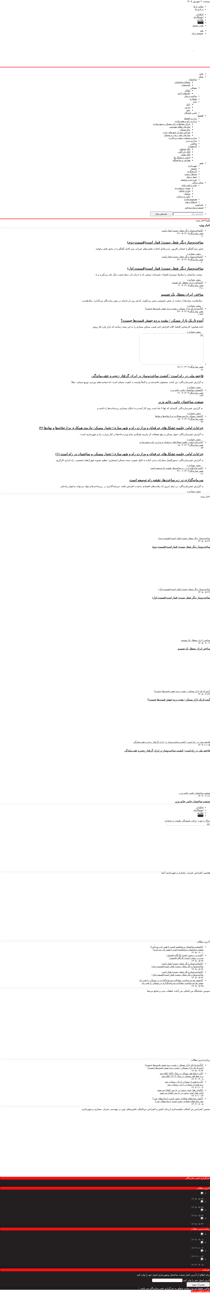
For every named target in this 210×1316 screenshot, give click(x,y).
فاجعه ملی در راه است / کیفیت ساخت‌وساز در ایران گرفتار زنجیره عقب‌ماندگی (147, 376)
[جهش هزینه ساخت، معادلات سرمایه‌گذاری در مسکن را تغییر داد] (171, 980)
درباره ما (199, 9)
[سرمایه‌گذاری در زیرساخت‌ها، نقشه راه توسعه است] (176, 468)
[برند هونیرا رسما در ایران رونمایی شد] (184, 1082)
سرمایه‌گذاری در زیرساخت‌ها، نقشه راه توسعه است (166, 480)
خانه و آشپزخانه (189, 185)
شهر (201, 163)
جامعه (194, 168)
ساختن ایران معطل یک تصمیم (182, 294)
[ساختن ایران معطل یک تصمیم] (187, 282)
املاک (187, 90)
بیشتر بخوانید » (194, 254)
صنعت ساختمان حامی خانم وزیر (180, 402)
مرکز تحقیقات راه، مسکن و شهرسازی (171, 124)
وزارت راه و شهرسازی (186, 121)
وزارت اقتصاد (190, 118)
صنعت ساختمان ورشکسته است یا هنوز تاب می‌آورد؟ (178, 949)
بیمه (188, 110)
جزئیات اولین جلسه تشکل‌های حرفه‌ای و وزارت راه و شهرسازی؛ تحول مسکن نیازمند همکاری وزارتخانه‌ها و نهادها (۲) (121, 428)
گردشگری (192, 171)
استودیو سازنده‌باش (194, 207)
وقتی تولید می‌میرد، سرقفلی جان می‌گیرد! (182, 1204)
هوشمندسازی (190, 199)
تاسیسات (186, 85)
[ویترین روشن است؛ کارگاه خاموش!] (184, 955)
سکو (201, 76)
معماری (193, 99)
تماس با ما (198, 6)
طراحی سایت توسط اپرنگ (125, 1288)
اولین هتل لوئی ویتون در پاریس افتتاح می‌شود (181, 1093)
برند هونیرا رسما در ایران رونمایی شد (185, 1084)
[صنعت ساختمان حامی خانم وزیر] (186, 390)
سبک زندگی (197, 182)
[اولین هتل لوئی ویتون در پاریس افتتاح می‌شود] (180, 1090)
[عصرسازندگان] (193, 50)
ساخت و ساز (190, 96)
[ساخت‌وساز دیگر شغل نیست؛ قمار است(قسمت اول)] (182, 256)
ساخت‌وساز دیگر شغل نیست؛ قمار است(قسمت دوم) (165, 242)
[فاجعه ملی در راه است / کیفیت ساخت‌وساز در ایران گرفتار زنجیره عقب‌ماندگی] (171, 364)
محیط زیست (191, 174)
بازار (195, 101)
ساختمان (193, 79)
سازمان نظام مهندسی (179, 127)
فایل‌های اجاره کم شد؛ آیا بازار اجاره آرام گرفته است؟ (177, 1213)
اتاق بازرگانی (184, 152)
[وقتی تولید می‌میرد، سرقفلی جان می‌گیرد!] (181, 1201)
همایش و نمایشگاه (181, 160)
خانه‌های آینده (184, 93)
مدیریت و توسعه (189, 180)
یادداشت (199, 205)
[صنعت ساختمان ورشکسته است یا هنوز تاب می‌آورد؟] (176, 947)
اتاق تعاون (185, 154)
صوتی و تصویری (182, 188)
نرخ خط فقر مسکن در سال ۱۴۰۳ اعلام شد (182, 1076)
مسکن (193, 88)
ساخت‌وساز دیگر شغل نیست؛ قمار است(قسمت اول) (165, 268)
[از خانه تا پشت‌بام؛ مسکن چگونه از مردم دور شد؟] (178, 1218)
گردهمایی (192, 146)
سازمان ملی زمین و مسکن (177, 135)
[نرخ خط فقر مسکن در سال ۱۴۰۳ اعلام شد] (181, 1073)
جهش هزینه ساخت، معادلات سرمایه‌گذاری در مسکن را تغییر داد (172, 983)
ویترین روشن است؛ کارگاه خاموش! (186, 958)
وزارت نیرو (191, 141)
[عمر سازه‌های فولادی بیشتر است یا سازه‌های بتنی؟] (177, 1098)
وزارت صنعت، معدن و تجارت (183, 138)
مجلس (193, 143)
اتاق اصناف (184, 149)
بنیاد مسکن (185, 129)
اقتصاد (200, 115)
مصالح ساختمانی (182, 82)
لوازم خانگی (184, 191)
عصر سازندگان (196, 233)
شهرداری (192, 166)
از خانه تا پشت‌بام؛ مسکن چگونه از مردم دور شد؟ (179, 1221)
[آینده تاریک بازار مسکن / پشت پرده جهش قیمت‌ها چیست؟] (174, 308)
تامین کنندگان (190, 113)
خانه (201, 74)
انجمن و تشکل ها (182, 157)
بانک (188, 104)
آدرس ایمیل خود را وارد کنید (196, 1280)
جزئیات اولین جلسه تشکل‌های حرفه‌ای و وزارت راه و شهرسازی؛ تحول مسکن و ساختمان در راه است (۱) (129, 454)
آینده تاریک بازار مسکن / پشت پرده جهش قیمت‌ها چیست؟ (162, 320)
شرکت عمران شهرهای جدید (176, 132)
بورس (187, 107)
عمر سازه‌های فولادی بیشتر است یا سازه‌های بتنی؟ (179, 1101)
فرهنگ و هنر (191, 202)
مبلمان (187, 193)
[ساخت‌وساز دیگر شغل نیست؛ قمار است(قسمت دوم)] (182, 230)
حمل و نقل (191, 177)
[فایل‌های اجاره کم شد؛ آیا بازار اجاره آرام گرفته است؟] (176, 1210)
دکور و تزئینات (183, 196)
